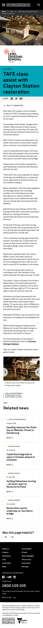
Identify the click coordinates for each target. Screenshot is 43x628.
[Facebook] (12, 98)
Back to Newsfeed (15, 105)
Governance (26, 563)
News (4, 567)
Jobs (4, 559)
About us (5, 549)
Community (6, 563)
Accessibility (26, 549)
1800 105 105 (14, 586)
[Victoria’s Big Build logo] (8, 621)
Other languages (28, 556)
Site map (25, 567)
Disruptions (6, 556)
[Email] (21, 99)
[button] (4, 372)
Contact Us (6, 581)
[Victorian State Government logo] (22, 621)
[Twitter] (16, 99)
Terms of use (26, 559)
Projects (5, 552)
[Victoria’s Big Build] (18, 4)
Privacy (24, 552)
